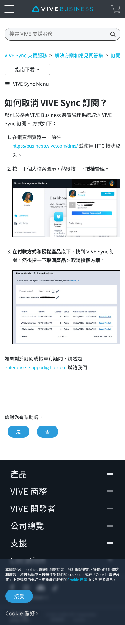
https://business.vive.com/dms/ (45, 146)
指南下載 (25, 69)
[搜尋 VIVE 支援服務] (111, 34)
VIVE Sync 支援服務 (26, 55)
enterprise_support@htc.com (35, 367)
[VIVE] (62, 9)
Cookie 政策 (77, 579)
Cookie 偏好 (20, 613)
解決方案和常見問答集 (79, 55)
